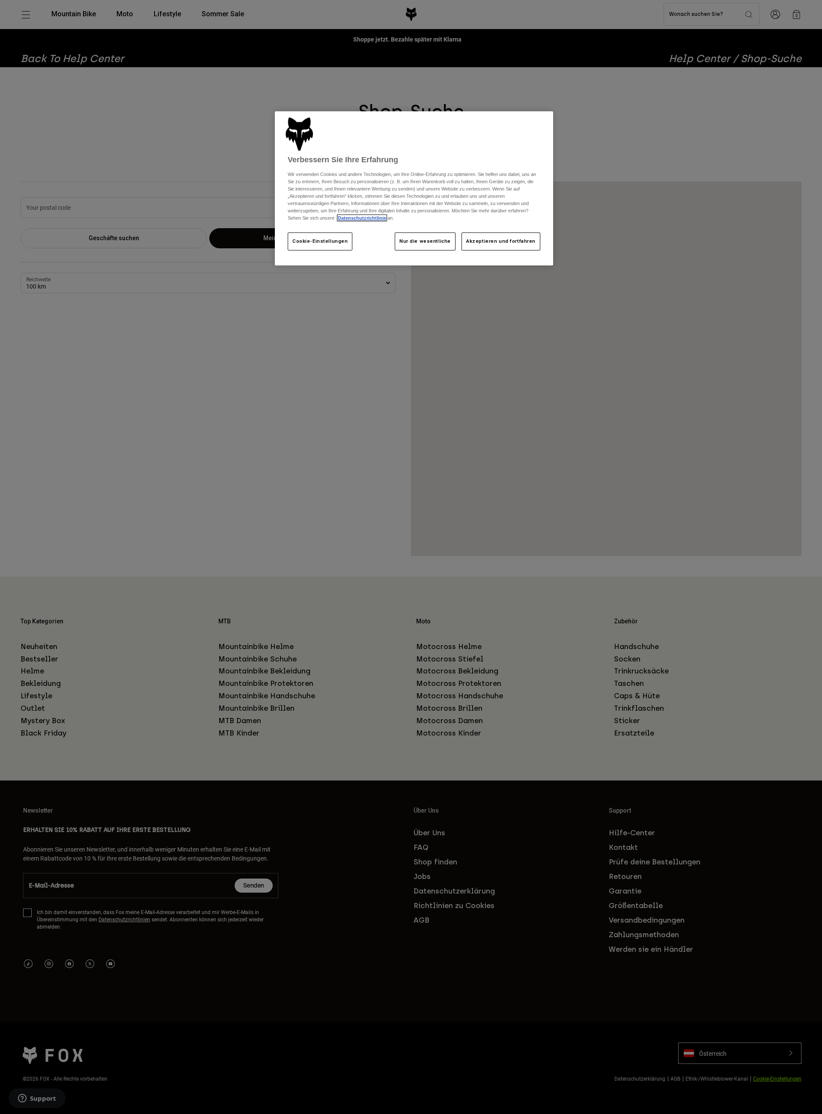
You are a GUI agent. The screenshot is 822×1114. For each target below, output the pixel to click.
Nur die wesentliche (425, 241)
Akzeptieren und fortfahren (501, 241)
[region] (414, 188)
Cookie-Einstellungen (320, 241)
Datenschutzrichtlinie (362, 217)
